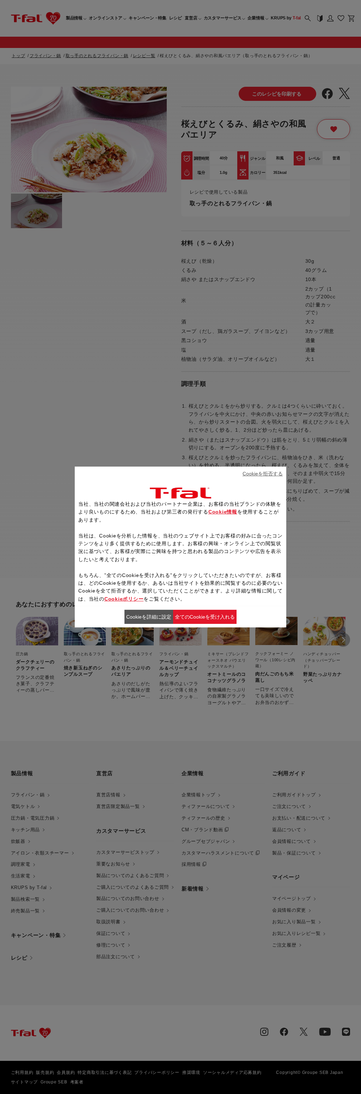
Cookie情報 (222, 512)
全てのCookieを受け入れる (205, 617)
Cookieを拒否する (263, 473)
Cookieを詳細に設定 (148, 617)
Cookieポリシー (124, 599)
